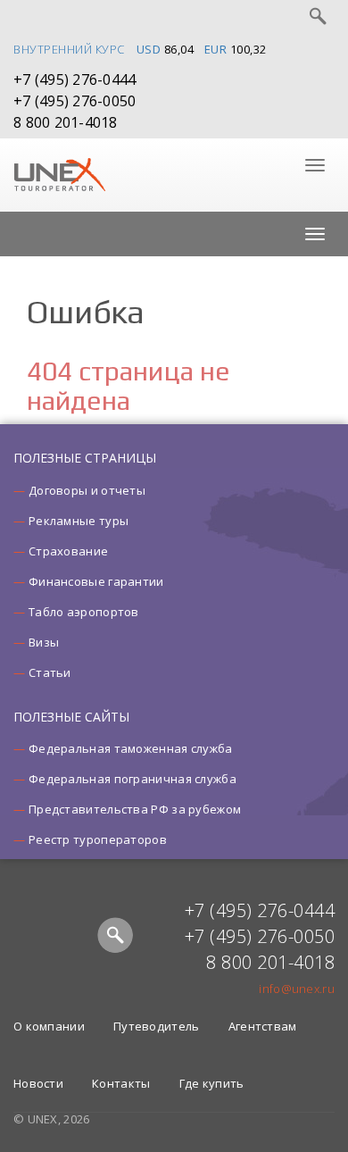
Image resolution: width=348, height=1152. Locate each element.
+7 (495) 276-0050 (74, 101)
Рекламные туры (78, 521)
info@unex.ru (297, 989)
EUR (216, 49)
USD (149, 49)
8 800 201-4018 (65, 122)
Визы (44, 642)
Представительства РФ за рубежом (135, 809)
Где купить (211, 1083)
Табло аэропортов (84, 612)
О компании (49, 1026)
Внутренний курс (69, 49)
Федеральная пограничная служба (132, 779)
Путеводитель (156, 1026)
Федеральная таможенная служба (131, 748)
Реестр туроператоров (98, 839)
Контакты (121, 1083)
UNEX (59, 175)
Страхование (68, 551)
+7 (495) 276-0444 (74, 79)
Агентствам (262, 1026)
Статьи (50, 672)
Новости (38, 1083)
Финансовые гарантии (96, 581)
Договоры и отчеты (87, 490)
